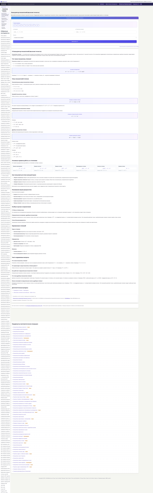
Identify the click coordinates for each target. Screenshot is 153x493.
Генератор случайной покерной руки (5, 390)
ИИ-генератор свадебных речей (5, 448)
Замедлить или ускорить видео (5, 65)
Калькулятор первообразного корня (20, 429)
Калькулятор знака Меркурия (5, 261)
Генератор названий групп (5, 203)
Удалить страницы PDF (5, 481)
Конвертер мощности (5, 295)
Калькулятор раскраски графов (19, 383)
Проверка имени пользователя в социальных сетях (5, 136)
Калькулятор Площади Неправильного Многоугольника (5, 142)
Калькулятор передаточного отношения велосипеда (5, 405)
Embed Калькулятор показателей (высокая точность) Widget (129, 46)
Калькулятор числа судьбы (5, 61)
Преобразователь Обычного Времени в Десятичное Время (5, 218)
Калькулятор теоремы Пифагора (5, 291)
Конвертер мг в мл (4, 145)
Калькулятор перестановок (18, 416)
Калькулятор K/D (4, 379)
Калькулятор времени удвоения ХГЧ (5, 401)
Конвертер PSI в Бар (5, 332)
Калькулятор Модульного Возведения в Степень (22, 405)
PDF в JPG (3, 487)
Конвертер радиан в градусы (5, 226)
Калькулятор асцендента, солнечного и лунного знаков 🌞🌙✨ (5, 41)
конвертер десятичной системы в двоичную (5, 356)
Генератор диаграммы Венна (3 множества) (21, 471)
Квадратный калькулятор (5, 349)
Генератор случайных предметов (5, 151)
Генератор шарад (4, 438)
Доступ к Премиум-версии (100, 478)
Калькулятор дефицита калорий (5, 328)
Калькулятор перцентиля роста (5, 233)
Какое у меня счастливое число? (5, 162)
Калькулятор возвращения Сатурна (5, 214)
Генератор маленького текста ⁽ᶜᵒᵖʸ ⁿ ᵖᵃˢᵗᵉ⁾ (5, 127)
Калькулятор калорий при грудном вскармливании (5, 272)
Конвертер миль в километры (5, 132)
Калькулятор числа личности (5, 188)
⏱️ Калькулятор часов (5, 121)
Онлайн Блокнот (4, 319)
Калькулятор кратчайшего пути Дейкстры (21, 357)
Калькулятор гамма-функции (19, 379)
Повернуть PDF (4, 483)
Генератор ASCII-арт (5, 351)
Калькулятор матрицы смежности (19, 327)
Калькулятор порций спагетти (5, 298)
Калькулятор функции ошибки (19, 362)
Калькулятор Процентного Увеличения (5, 130)
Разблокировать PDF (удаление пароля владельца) (5, 468)
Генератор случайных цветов (5, 102)
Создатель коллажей (5, 321)
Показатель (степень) (79, 29)
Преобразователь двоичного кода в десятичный (5, 158)
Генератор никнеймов (5, 412)
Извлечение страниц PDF (5, 472)
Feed (67, 478)
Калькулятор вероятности (18, 431)
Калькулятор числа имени (5, 87)
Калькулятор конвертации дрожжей (5, 354)
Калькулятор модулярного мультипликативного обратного (24, 407)
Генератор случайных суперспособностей (5, 67)
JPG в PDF (3, 485)
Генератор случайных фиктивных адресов (5, 367)
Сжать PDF (3, 489)
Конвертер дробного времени (5, 147)
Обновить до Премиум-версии (125, 4)
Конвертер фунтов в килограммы (5, 71)
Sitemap (63, 478)
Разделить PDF (4, 490)
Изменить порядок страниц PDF (5, 479)
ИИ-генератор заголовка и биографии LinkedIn (5, 459)
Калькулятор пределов (5, 313)
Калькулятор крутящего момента (5, 380)
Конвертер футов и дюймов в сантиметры (5, 45)
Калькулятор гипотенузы (5, 220)
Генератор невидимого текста (5, 343)
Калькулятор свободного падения (4, 24)
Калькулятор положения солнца (5, 155)
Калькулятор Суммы (4, 21)
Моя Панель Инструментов (112, 4)
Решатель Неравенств (5, 252)
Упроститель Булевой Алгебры (19, 340)
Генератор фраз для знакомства (5, 427)
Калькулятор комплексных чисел (19, 351)
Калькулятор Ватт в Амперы (5, 168)
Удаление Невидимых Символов (5, 296)
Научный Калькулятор (17, 445)
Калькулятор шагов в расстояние (5, 330)
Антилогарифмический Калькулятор (20, 329)
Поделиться (135, 4)
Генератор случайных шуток (5, 311)
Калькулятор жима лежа (5, 201)
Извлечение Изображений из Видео (5, 46)
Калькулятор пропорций (18, 436)
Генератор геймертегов (5, 410)
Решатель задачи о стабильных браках (21, 453)
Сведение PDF (4, 466)
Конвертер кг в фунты (5, 149)
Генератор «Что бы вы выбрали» (5, 326)
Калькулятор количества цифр (5, 308)
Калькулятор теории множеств (19, 449)
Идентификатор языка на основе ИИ (5, 345)
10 (20, 25)
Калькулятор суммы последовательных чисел (22, 460)
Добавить (102, 4)
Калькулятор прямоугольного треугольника (5, 257)
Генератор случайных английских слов (5, 229)
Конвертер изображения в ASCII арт (5, 153)
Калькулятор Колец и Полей (18, 440)
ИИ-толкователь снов (5, 444)
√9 (27, 25)
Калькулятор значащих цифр (18, 451)
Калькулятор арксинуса (5, 186)
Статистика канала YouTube (5, 209)
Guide (69, 478)
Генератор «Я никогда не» (5, 442)
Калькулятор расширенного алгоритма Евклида (22, 375)
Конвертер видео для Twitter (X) (5, 408)
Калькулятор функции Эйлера (19, 364)
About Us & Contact (90, 478)
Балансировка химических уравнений (5, 227)
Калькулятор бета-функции (18, 331)
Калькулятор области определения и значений (5, 114)
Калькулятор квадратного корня (5, 166)
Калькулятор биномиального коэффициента (21, 333)
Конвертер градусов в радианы (5, 315)
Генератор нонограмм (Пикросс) (5, 192)
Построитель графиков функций (5, 73)
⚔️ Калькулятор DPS (5, 377)
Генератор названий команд (5, 365)
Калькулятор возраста (5, 231)
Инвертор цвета (4, 397)
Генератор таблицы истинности (19, 469)
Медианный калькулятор (5, 364)
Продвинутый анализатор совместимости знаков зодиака (5, 382)
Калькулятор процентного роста (19, 414)
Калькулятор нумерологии (5, 173)
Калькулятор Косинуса (5, 274)
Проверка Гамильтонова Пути (19, 392)
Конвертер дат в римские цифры (5, 317)
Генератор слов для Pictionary (5, 436)
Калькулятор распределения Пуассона (20, 425)
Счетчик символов (3, 28)
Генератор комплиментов (5, 425)
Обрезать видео (4, 190)
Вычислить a (75, 41)
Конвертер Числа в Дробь (5, 179)
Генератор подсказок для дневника (5, 421)
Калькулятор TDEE (4, 352)
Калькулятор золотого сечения (19, 381)
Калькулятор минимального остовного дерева (22, 403)
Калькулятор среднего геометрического (5, 371)
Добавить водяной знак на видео (5, 205)
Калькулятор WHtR (4, 242)
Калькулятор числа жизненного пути (5, 56)
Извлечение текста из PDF (5, 470)
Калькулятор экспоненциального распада (21, 366)
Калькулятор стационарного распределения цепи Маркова (24, 401)
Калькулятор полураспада (18, 390)
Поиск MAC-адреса (5, 211)
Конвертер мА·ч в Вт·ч (5, 91)
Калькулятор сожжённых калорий (5, 196)
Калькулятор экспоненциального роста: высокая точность (24, 368)
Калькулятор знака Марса (5, 99)
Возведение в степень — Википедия (21, 290)
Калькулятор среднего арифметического (5, 300)
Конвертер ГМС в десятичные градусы (5, 341)
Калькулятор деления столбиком (5, 386)
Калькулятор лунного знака (5, 74)
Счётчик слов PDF (4, 474)
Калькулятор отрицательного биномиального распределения (25, 410)
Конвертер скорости (5, 339)
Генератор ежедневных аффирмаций (5, 423)
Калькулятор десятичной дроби (5, 306)
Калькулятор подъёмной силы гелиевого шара (5, 246)
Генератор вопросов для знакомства (5, 440)
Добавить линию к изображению (5, 393)
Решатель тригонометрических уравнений (5, 388)
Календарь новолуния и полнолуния (5, 336)
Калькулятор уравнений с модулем (5, 334)
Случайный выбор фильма (5, 237)
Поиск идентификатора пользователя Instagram (5, 69)
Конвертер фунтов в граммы (5, 358)
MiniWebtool (67, 298)
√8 (30, 25)
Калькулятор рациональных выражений (5, 399)
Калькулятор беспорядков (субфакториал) (21, 355)
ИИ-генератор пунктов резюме (5, 461)
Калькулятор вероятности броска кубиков (5, 287)
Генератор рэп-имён (5, 414)
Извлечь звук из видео (5, 80)
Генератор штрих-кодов (5, 112)
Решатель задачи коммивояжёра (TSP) (21, 466)
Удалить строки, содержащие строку (5, 106)
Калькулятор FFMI (4, 276)
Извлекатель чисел (5, 375)
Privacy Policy (83, 478)
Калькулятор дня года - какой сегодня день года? (5, 181)
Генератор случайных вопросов (5, 115)
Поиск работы (3, 35)
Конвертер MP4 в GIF (5, 265)
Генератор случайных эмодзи (5, 285)
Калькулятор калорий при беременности (5, 199)
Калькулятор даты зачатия (5, 369)
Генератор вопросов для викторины (5, 433)
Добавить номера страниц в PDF (5, 477)
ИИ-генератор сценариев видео (5, 453)
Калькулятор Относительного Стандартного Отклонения (5, 104)
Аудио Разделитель (5, 63)
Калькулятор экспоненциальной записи (21, 447)
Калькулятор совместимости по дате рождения (5, 39)
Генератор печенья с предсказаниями (5, 418)
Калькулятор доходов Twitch (5, 362)
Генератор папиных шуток (5, 429)
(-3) (37, 25)
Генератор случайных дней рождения (5, 143)
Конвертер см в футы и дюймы (5, 48)
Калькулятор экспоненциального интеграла (21, 370)
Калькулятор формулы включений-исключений (22, 394)
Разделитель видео (5, 84)
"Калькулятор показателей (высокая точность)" (22, 298)
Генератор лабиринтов (5, 384)
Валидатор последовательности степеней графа (22, 386)
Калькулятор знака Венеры (5, 43)
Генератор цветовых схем (5, 250)
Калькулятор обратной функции (5, 263)
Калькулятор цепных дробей (18, 353)
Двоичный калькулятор (5, 240)
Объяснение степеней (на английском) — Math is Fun (24, 292)
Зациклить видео (4, 140)
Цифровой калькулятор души (5, 212)
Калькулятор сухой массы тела (5, 304)
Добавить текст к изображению (5, 82)
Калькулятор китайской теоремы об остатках (22, 344)
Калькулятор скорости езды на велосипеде (5, 235)
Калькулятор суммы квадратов (19, 462)
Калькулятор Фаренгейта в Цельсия (5, 86)
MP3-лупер (3, 93)
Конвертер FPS (4, 50)
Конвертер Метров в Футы (5, 293)
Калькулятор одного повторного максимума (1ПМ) (5, 347)
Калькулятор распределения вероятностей (21, 434)
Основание (15, 29)
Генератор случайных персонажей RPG (5, 255)
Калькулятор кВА (4, 268)
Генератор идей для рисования (5, 420)
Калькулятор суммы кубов (18, 458)
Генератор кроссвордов (5, 171)
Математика (3, 4)
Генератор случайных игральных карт (5, 123)
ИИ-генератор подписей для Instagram (5, 457)
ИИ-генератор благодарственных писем (5, 446)
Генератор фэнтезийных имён (5, 416)
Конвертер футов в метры (5, 101)
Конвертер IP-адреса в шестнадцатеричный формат (5, 403)
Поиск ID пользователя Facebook (5, 222)
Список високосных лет (5, 134)
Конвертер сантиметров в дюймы (5, 110)
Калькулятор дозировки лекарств (5, 207)
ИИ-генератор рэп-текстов (5, 464)
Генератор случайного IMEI (5, 280)
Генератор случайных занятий (5, 392)
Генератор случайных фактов (5, 431)
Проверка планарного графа (18, 423)
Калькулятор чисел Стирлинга (19, 455)
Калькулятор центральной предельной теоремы (22, 342)
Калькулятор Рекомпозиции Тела (5, 119)
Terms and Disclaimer (75, 478)
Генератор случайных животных (5, 324)
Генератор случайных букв (5, 323)
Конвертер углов (4, 267)
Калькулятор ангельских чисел (5, 37)
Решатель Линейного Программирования (21, 399)
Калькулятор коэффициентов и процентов (5, 278)
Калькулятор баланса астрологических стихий (5, 138)
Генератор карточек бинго (5, 177)
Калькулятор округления (18, 442)
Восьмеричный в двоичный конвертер (5, 360)
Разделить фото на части (5, 54)
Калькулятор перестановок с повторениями (21, 418)
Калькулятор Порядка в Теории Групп (20, 388)
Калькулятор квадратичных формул (20, 438)
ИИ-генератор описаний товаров (5, 451)
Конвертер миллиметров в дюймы (5, 259)
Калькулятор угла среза (5, 125)
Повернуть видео (4, 108)
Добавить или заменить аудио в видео (5, 76)
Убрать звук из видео (5, 78)
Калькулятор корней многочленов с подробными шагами (24, 427)
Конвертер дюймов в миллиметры (5, 170)
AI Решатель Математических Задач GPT (34, 305)
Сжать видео (3, 58)
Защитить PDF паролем (5, 476)
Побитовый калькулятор (18, 338)
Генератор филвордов (5, 89)
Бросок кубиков (4, 183)
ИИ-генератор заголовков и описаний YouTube (5, 455)
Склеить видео (4, 52)
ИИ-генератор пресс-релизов (5, 449)
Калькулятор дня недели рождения (5, 216)
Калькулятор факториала (18, 377)
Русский (108, 478)
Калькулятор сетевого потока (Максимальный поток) (23, 412)
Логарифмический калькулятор (5, 194)
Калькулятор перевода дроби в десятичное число (5, 395)
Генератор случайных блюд (5, 373)
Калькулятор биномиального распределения (22, 335)
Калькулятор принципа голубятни (19, 421)
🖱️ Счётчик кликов (4, 175)
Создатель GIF (4, 95)
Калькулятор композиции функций (5, 244)
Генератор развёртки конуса (5, 160)
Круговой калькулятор (5, 164)
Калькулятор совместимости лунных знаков (5, 117)
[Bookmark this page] (141, 4)
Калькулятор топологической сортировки (21, 464)
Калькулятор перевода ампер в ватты (5, 289)
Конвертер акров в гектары (5, 198)
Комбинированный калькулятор (19, 346)
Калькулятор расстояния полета (5, 283)
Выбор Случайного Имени (5, 270)
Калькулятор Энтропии (17, 359)
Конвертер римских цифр (5, 97)
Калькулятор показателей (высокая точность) (5, 10)
